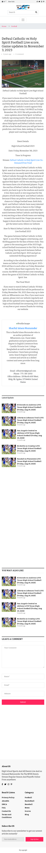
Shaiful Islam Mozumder (23, 328)
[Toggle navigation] (23, 19)
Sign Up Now (34, 839)
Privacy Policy (8, 798)
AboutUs (5, 801)
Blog (27, 815)
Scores (28, 811)
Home (4, 26)
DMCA (4, 804)
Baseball (29, 804)
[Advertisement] (23, 493)
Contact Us (6, 811)
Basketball (29, 801)
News (27, 808)
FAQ (3, 808)
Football (14, 26)
